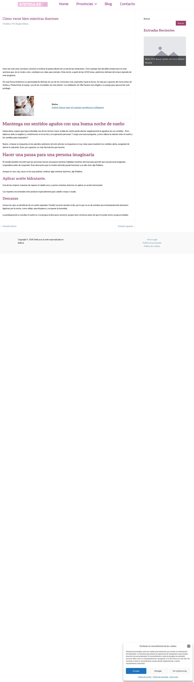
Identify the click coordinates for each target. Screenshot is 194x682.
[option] (165, 51)
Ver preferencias (180, 671)
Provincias (84, 4)
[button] (188, 646)
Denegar (158, 671)
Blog (108, 4)
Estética (7, 24)
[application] (95, 4)
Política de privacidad (160, 677)
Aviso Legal (174, 677)
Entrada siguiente (126, 226)
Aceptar (136, 671)
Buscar (147, 19)
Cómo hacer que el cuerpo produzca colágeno (78, 107)
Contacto (127, 4)
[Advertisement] (68, 47)
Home (63, 4)
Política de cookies (145, 677)
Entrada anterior (8, 226)
